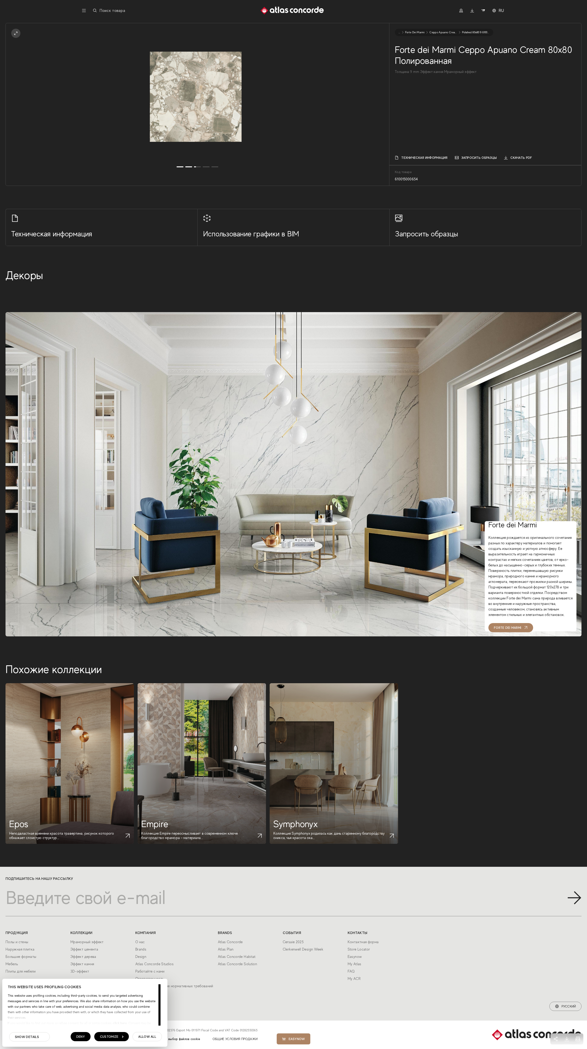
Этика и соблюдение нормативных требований (174, 986)
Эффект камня (82, 964)
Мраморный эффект (87, 942)
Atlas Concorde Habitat (237, 957)
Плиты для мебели (21, 971)
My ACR (354, 979)
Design (140, 957)
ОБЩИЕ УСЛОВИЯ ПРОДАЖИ (235, 1039)
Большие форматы (21, 957)
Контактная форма (363, 942)
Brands (140, 949)
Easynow (297, 1039)
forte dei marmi (414, 32)
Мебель (12, 964)
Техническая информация (424, 157)
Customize (109, 1036)
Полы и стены (17, 942)
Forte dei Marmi (507, 627)
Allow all (147, 1036)
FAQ (351, 971)
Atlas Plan (226, 949)
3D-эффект (79, 971)
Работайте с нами (150, 971)
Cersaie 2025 (293, 942)
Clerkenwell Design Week (303, 949)
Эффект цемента (84, 949)
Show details (27, 1037)
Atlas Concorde (230, 942)
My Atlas (354, 964)
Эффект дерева (83, 957)
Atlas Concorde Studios (154, 964)
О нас (140, 942)
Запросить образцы (479, 157)
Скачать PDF (521, 157)
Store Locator (359, 949)
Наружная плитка (20, 949)
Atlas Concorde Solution (237, 964)
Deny (80, 1036)
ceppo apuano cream (443, 32)
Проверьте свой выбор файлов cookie (171, 1039)
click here (119, 1023)
